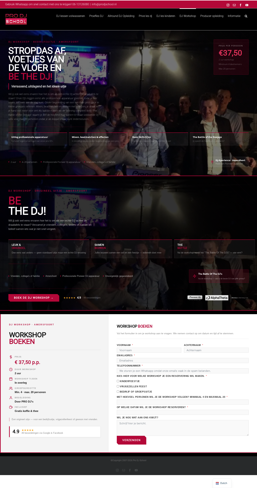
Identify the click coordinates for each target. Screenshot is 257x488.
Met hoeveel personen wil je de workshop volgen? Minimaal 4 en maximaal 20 (171, 397)
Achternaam (192, 345)
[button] (246, 15)
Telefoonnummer (129, 365)
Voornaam (124, 345)
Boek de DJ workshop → (34, 297)
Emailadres (125, 355)
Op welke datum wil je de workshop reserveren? (152, 407)
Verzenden (131, 440)
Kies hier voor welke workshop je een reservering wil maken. (161, 376)
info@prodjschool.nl (104, 4)
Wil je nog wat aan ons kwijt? (137, 417)
